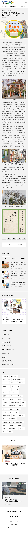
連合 (4, 431)
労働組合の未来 (15, 402)
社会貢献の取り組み (7, 361)
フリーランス (15, 386)
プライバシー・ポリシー (14, 527)
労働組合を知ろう (22, 278)
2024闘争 (5, 376)
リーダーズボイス (7, 345)
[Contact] (17, 516)
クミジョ (13, 382)
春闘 (14, 415)
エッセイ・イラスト (7, 334)
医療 (23, 402)
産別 (4, 418)
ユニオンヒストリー (7, 342)
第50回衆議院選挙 (17, 422)
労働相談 (19, 399)
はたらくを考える (7, 338)
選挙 (10, 431)
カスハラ (5, 382)
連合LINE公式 (14, 524)
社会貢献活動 (6, 422)
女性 (4, 409)
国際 (4, 405)
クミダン (21, 382)
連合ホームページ (14, 521)
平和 (11, 412)
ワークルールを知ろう (8, 349)
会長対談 (19, 396)
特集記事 (20, 268)
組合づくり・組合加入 (8, 425)
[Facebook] (12, 516)
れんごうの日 (6, 379)
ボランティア (6, 389)
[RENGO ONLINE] (8, 2)
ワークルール (14, 392)
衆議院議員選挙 (12, 428)
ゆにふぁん (14, 376)
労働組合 (5, 402)
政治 (17, 412)
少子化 (4, 412)
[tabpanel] (14, 311)
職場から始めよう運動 (8, 364)
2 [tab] (14, 313)
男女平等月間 (12, 418)
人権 (12, 396)
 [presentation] (25, 443)
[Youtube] (15, 516)
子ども (10, 409)
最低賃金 (21, 415)
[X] (10, 516)
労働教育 (11, 399)
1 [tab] (12, 313)
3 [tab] (15, 313)
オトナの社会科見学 (18, 379)
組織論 (19, 425)
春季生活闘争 (6, 415)
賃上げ (21, 428)
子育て (17, 409)
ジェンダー (6, 386)
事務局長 (5, 396)
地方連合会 (21, 405)
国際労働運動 (12, 405)
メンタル (15, 389)
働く (4, 399)
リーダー (5, 392)
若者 (4, 428)
